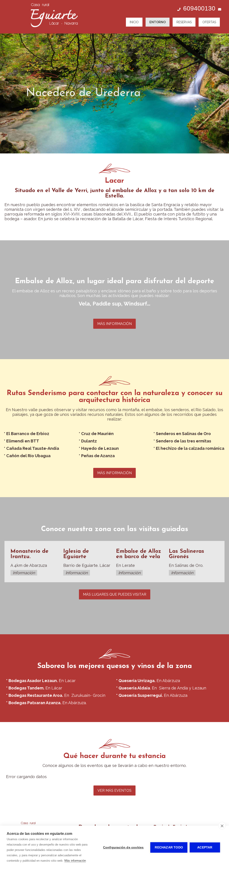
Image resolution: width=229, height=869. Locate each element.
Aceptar (204, 847)
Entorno (157, 22)
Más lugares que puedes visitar (114, 594)
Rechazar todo (169, 847)
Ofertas (209, 22)
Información (24, 572)
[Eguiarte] (53, 29)
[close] (222, 825)
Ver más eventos (114, 790)
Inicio (134, 22)
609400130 (199, 8)
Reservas (184, 22)
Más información (75, 860)
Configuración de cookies (123, 847)
